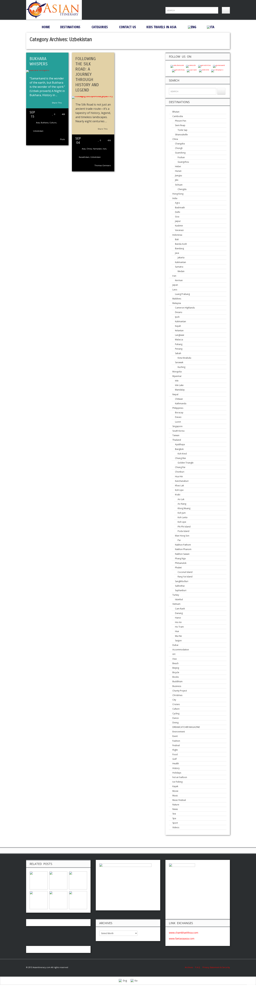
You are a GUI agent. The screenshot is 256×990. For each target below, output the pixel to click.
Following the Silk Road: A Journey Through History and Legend (87, 74)
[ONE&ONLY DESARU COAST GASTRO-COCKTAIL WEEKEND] (78, 899)
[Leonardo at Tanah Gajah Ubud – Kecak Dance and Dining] (78, 880)
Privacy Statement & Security (216, 967)
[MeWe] (204, 70)
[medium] (217, 70)
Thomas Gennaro (102, 165)
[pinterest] (204, 66)
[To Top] (251, 984)
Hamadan (97, 148)
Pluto (62, 139)
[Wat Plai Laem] (39, 880)
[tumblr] (192, 70)
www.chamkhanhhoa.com (183, 932)
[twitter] (191, 66)
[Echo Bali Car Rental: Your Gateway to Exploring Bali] (39, 899)
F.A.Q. (197, 967)
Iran (104, 148)
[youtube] (219, 66)
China (89, 148)
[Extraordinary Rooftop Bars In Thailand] (58, 899)
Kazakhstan (84, 157)
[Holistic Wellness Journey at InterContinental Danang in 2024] (58, 880)
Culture (52, 122)
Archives (190, 967)
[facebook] (177, 66)
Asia (38, 122)
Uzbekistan (38, 131)
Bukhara (44, 122)
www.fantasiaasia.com (181, 938)
